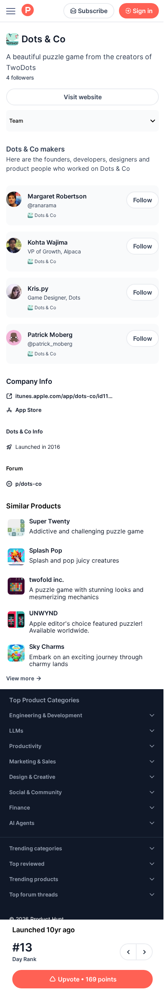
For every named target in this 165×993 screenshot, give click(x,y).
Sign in (143, 11)
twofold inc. (46, 579)
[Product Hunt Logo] (27, 10)
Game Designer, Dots (54, 297)
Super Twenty (49, 521)
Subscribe (92, 11)
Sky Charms (46, 646)
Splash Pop (45, 550)
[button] (13, 199)
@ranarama (42, 205)
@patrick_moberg (50, 343)
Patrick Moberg (50, 334)
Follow (142, 200)
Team (16, 120)
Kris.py (38, 288)
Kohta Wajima (48, 242)
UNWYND (43, 613)
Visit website (83, 97)
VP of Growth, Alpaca (54, 251)
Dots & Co (45, 215)
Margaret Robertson (57, 196)
